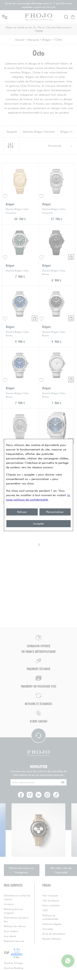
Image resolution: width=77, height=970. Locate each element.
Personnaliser (55, 512)
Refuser (22, 512)
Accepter (38, 523)
